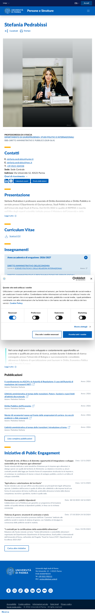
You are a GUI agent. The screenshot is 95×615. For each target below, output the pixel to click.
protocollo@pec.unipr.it (48, 579)
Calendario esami (21, 181)
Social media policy (14, 607)
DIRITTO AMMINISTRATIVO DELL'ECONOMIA (28, 266)
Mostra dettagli (80, 327)
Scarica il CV (15, 236)
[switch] (35, 318)
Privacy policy (66, 604)
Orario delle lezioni (40, 181)
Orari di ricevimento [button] (14, 176)
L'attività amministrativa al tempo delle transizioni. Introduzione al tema (35, 427)
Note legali (54, 604)
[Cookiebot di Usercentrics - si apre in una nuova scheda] (74, 279)
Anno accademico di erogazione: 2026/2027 (29, 258)
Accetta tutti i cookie (77, 334)
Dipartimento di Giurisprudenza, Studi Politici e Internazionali (39, 137)
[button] (6, 3)
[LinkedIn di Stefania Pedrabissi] (6, 181)
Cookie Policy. (16, 303)
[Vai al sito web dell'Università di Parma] (14, 10)
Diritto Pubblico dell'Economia (17, 406)
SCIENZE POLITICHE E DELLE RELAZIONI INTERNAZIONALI (38, 268)
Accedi (86, 3)
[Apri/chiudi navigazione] (88, 10)
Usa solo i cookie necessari (47, 334)
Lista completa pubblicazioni (19, 439)
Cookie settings (24, 604)
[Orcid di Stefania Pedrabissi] (11, 181)
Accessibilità (11, 604)
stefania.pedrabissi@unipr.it (20, 159)
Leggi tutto (9, 216)
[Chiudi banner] (91, 279)
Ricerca (5, 612)
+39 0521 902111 (45, 576)
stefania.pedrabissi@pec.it (19, 163)
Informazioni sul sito (40, 604)
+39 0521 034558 (15, 166)
